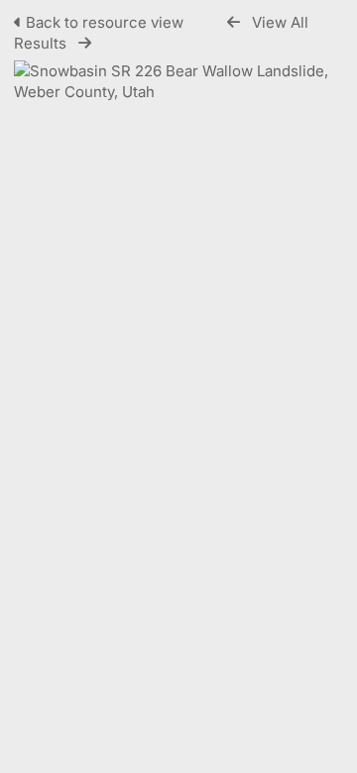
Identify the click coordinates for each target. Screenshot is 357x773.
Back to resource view (104, 22)
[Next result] (84, 43)
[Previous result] (233, 22)
